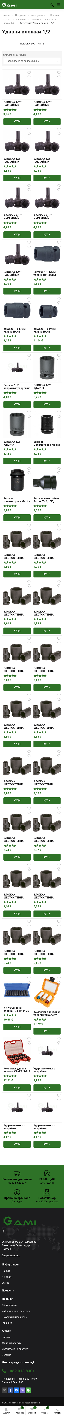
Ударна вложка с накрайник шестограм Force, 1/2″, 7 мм (15, 1130)
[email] (4, 1390)
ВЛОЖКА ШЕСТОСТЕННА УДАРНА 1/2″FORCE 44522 (45, 842)
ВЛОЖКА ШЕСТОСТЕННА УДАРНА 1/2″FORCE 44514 (15, 673)
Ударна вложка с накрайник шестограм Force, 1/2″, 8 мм (45, 1130)
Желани (32, 1410)
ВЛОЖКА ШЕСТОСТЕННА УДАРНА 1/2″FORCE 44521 (45, 786)
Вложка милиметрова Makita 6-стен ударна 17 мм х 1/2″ (16, 503)
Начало (6, 15)
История (58, 1413)
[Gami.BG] (9, 4)
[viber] (22, 1390)
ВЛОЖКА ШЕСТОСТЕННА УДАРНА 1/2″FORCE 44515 (45, 673)
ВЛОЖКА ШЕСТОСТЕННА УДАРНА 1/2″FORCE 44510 (15, 559)
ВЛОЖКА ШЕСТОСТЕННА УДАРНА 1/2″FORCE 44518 (15, 786)
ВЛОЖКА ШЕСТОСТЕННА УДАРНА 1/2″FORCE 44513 (45, 616)
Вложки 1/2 (8, 23)
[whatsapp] (28, 1390)
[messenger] (16, 1390)
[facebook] (3, 1231)
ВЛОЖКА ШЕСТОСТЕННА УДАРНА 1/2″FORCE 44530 (15, 956)
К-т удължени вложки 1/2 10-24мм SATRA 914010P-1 (16, 1010)
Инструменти (38, 15)
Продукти (20, 15)
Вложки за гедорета (42, 19)
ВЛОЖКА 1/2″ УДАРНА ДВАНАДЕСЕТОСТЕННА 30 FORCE (16, 446)
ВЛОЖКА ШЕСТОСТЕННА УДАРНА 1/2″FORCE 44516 (15, 729)
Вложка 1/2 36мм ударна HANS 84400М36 (44, 331)
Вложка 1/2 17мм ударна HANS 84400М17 (14, 331)
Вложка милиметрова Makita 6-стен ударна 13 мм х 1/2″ (46, 446)
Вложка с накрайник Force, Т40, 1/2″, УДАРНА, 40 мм (46, 501)
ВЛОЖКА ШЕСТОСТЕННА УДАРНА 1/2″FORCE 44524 (15, 899)
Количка (20, 1410)
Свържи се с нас (11, 1255)
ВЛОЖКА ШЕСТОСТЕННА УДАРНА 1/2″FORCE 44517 (45, 729)
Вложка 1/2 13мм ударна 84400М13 (44, 273)
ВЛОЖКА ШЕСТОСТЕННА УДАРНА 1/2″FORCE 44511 (45, 559)
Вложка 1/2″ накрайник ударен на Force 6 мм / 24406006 (16, 390)
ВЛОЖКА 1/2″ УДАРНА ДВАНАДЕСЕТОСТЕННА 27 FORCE (46, 390)
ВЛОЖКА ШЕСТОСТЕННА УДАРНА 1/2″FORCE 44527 (45, 899)
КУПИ (17, 121)
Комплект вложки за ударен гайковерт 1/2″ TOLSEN (46, 1015)
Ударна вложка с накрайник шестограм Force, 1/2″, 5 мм (45, 1073)
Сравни (44, 1410)
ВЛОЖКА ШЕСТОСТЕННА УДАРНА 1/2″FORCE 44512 (15, 616)
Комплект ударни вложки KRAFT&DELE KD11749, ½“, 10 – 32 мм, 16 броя (16, 1073)
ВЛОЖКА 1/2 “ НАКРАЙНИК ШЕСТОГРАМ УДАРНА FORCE (13, 107)
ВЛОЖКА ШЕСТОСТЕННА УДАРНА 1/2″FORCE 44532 (45, 956)
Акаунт (6, 1413)
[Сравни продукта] (29, 76)
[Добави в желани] (29, 72)
